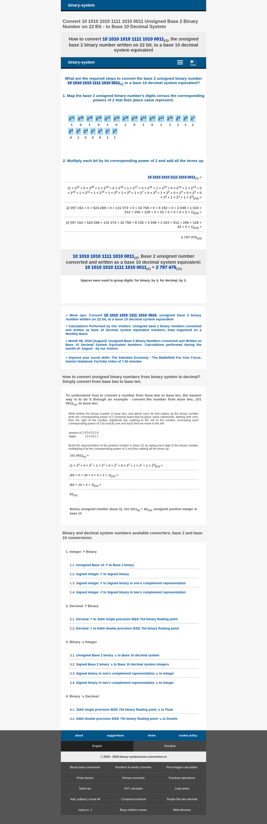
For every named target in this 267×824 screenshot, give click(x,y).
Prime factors (85, 778)
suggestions (115, 735)
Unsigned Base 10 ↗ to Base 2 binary (105, 565)
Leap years (182, 788)
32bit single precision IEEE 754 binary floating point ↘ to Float (124, 709)
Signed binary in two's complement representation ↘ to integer (125, 683)
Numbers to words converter (133, 767)
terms (152, 735)
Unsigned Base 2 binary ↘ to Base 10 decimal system (117, 655)
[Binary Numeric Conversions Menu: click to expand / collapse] (182, 62)
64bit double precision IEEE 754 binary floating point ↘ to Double (126, 718)
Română (169, 746)
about (79, 735)
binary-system (81, 5)
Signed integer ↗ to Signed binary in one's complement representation (131, 583)
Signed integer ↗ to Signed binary (102, 574)
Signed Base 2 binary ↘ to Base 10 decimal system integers (122, 664)
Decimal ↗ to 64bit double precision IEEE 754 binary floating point (127, 628)
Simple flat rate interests (182, 799)
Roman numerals (133, 778)
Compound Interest (133, 799)
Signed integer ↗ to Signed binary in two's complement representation (131, 592)
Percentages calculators (181, 767)
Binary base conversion (85, 767)
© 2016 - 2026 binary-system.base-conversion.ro (133, 756)
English (97, 746)
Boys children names (133, 809)
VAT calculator (133, 788)
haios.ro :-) (85, 809)
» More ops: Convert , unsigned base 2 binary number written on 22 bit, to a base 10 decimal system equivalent (133, 317)
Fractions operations (182, 778)
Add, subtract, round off (85, 799)
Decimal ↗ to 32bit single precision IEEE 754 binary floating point (127, 619)
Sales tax (85, 788)
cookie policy (188, 735)
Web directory (182, 809)
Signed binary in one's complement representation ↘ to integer (125, 673)
